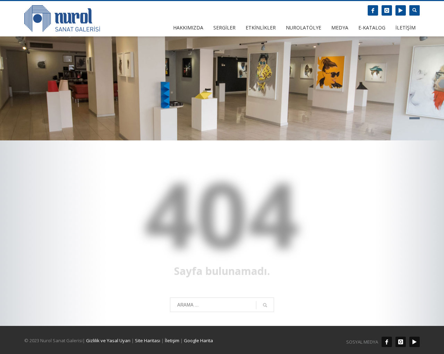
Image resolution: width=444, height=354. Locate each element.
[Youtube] (400, 10)
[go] (265, 305)
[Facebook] (373, 10)
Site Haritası (147, 340)
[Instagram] (387, 10)
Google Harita (198, 340)
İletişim (171, 340)
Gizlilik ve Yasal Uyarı (108, 340)
